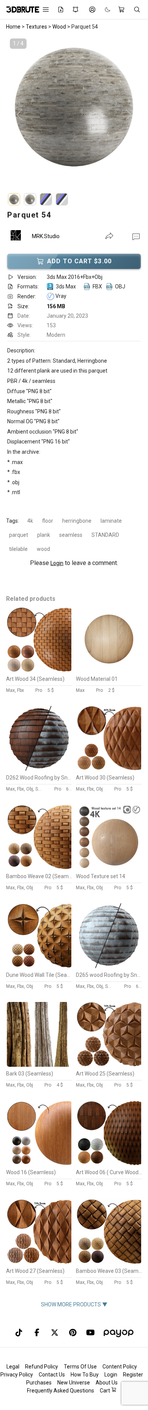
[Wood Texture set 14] (109, 867)
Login (56, 563)
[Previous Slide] (19, 115)
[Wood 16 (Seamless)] (39, 1163)
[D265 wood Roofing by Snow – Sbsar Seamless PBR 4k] (109, 966)
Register (133, 1375)
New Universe (73, 1383)
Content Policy (119, 1367)
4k (30, 521)
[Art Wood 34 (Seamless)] (39, 670)
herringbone (76, 521)
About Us (107, 1383)
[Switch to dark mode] (103, 10)
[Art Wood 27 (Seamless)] (39, 1262)
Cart (105, 1391)
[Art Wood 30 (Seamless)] (109, 769)
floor (47, 521)
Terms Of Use (80, 1367)
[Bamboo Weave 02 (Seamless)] (39, 867)
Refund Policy (41, 1367)
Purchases (39, 1383)
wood (43, 549)
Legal (12, 1367)
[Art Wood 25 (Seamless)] (109, 1065)
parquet (18, 535)
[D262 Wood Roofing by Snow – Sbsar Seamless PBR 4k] (39, 769)
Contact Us (52, 1375)
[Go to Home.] (19, 9)
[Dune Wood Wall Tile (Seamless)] (39, 966)
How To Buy (85, 1375)
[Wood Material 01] (109, 670)
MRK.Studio (46, 236)
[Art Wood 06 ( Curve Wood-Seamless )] (109, 1163)
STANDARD (105, 535)
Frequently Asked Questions (60, 1391)
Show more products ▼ (74, 1304)
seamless (70, 535)
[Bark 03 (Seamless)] (39, 1065)
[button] (136, 236)
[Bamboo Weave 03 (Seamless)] (109, 1262)
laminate (111, 521)
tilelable (18, 549)
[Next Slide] (128, 115)
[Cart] (122, 9)
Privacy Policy (16, 1375)
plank (43, 535)
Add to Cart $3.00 (79, 261)
